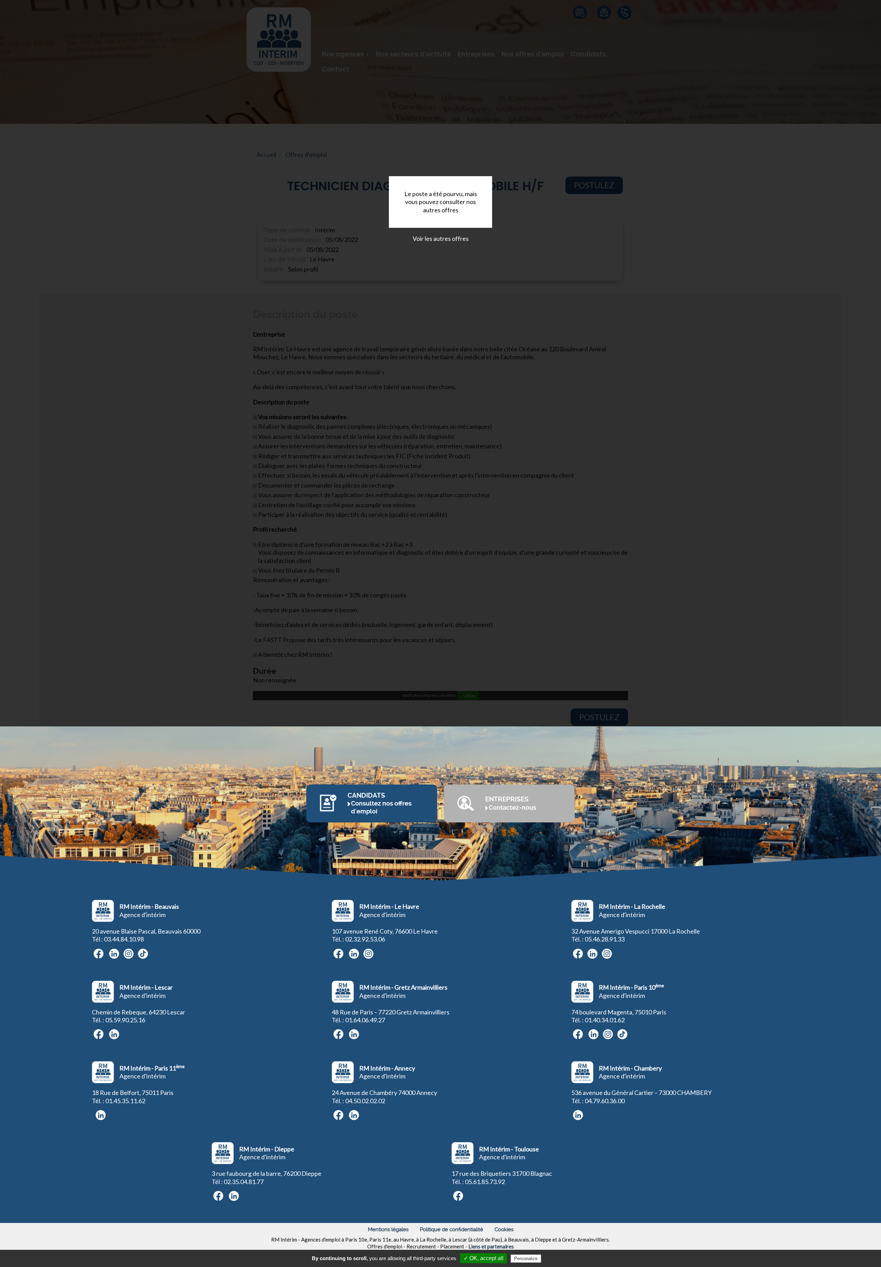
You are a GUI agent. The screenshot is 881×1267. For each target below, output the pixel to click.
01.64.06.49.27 (365, 1020)
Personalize (526, 1258)
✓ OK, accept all (483, 1258)
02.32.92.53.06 (365, 939)
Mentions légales (388, 1229)
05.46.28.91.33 (605, 939)
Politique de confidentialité (451, 1229)
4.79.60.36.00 (606, 1101)
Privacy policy (559, 1258)
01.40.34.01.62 (605, 1020)
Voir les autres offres (441, 238)
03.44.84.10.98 (124, 939)
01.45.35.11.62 (125, 1101)
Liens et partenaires (491, 1246)
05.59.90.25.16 (125, 1020)
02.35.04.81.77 (244, 1181)
